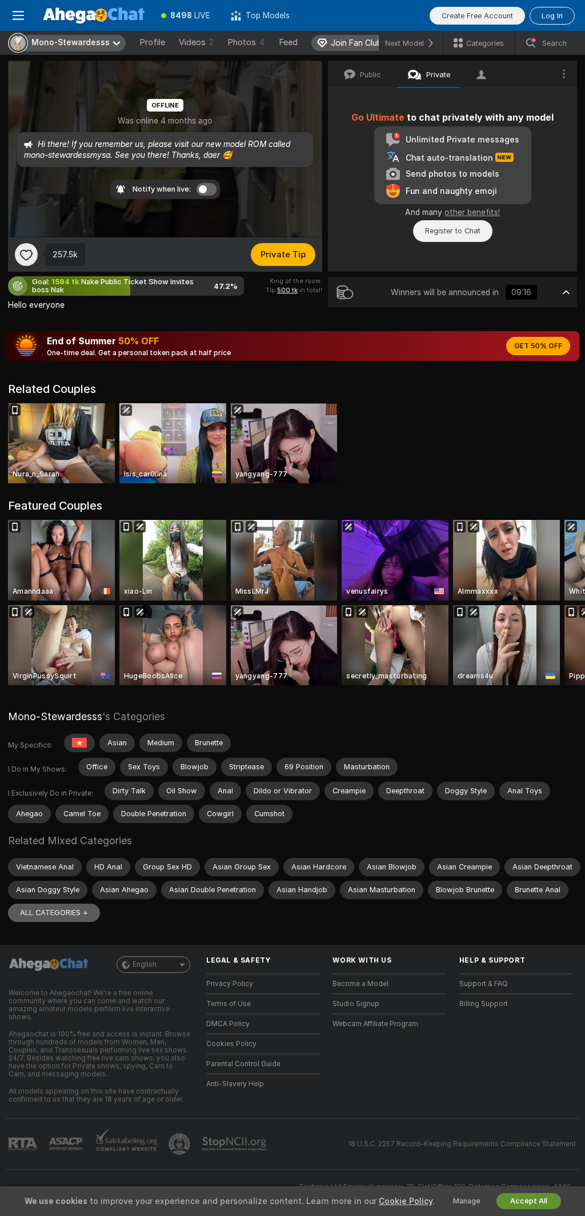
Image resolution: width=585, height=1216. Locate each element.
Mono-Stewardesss (55, 716)
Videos (196, 42)
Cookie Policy (405, 1201)
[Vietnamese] (79, 743)
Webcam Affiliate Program (375, 1024)
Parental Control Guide (243, 1064)
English (145, 964)
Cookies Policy (231, 1044)
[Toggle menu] (18, 15)
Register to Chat (452, 230)
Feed (288, 42)
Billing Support (483, 1004)
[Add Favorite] (26, 254)
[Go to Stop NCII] (235, 1144)
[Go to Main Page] (94, 15)
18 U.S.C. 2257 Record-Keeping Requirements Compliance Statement (462, 1144)
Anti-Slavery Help (235, 1084)
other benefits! (472, 212)
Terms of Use (228, 1004)
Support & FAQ (483, 984)
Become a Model (360, 984)
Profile (152, 42)
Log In (552, 15)
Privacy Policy (229, 984)
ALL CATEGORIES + (54, 912)
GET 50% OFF (538, 346)
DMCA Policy (228, 1024)
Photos (246, 42)
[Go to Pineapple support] (181, 1144)
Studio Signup (355, 1004)
